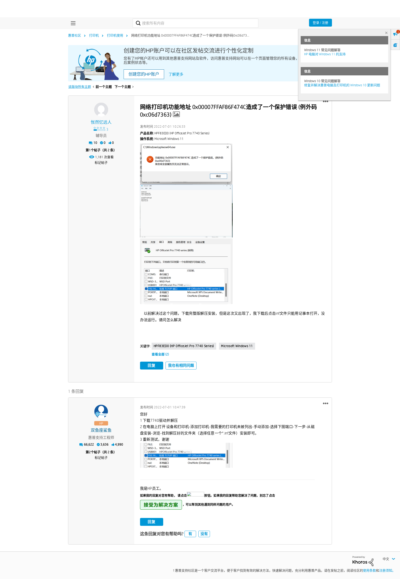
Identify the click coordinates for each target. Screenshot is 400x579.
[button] (326, 101)
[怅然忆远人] (101, 110)
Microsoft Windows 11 (237, 346)
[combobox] (195, 23)
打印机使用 (115, 35)
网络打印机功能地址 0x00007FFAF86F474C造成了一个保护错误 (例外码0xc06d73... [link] (190, 35)
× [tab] (386, 32)
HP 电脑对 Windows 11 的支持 (325, 54)
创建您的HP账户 (143, 74)
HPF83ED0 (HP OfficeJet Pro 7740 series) (184, 346)
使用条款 (369, 570)
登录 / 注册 (320, 23)
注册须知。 (387, 570)
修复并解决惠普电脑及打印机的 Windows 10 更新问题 (342, 85)
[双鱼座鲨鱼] (101, 412)
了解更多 (176, 74)
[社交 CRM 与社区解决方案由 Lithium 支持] (363, 561)
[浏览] (72, 23)
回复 (152, 365)
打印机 (94, 35)
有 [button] (190, 533)
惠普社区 (74, 35)
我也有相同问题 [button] (181, 365)
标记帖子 (101, 162)
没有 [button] (204, 533)
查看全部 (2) (160, 354)
